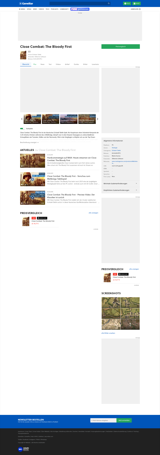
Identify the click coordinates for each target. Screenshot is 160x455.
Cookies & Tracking (132, 431)
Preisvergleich (121, 46)
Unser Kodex (36, 431)
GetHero (41, 436)
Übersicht (25, 64)
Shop (137, 3)
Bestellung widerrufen (65, 431)
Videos (58, 64)
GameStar (21, 436)
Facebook (25, 439)
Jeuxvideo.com (49, 436)
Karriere (75, 431)
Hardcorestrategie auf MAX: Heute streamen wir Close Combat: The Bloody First (71, 159)
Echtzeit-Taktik (116, 150)
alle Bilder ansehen (108, 333)
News (42, 64)
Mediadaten (109, 431)
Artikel (67, 64)
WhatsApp (44, 439)
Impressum (21, 431)
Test (50, 64)
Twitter (20, 439)
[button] (22, 9)
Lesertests (95, 64)
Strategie (114, 148)
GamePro (27, 436)
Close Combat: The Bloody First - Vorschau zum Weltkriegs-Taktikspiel (68, 177)
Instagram (32, 439)
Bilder (85, 64)
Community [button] (64, 9)
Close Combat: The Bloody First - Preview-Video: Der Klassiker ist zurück (71, 196)
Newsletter (81, 431)
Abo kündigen (54, 431)
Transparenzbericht (23, 433)
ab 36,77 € (35, 224)
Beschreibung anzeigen (28, 142)
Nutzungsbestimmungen (98, 431)
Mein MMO (34, 436)
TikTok (38, 439)
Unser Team (28, 431)
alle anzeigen (93, 213)
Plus (128, 3)
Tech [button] (47, 9)
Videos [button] (41, 9)
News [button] (35, 9)
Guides (76, 64)
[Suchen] (108, 3)
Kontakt (87, 431)
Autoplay (29, 128)
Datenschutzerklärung (120, 431)
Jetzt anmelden (124, 420)
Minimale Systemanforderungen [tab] (115, 183)
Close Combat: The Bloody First (43, 221)
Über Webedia (45, 431)
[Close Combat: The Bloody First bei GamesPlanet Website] (25, 221)
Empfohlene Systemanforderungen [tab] (116, 190)
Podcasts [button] (54, 9)
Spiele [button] (29, 9)
